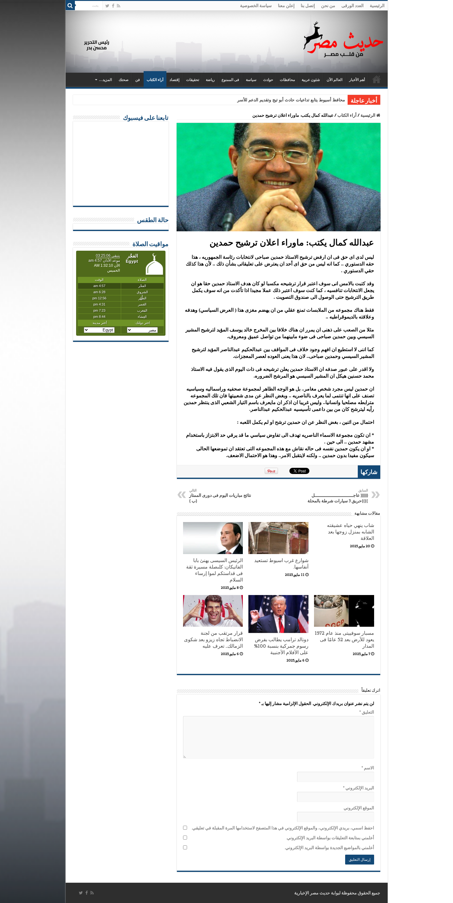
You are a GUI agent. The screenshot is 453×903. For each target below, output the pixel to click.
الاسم (367, 768)
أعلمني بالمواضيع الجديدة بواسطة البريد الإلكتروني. (329, 847)
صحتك (124, 80)
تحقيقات (192, 80)
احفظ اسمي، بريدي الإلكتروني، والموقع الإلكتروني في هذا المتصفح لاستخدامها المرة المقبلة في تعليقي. (282, 828)
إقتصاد (174, 80)
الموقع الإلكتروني (359, 808)
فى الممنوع (230, 80)
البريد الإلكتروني (358, 788)
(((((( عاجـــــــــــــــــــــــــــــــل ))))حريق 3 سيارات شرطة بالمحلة (338, 496)
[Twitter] (107, 6)
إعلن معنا (286, 5)
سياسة (251, 80)
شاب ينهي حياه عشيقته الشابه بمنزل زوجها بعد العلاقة (350, 531)
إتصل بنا (308, 5)
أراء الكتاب (155, 80)
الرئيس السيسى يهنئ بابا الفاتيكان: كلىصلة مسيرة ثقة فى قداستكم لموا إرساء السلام (214, 570)
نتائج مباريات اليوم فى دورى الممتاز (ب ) (220, 496)
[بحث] (70, 5)
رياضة (210, 80)
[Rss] (118, 6)
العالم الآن (334, 80)
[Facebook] (113, 6)
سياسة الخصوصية (256, 5)
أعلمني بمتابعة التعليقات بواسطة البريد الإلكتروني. (330, 837)
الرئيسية (377, 5)
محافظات (287, 80)
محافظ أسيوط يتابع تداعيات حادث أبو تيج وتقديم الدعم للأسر (291, 100)
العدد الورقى (352, 5)
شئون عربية (311, 80)
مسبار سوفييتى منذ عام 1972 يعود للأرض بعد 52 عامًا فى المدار (344, 639)
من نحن (328, 5)
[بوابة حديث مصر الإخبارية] (343, 38)
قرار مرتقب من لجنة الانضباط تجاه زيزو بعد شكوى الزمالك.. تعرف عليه (213, 639)
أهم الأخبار (357, 80)
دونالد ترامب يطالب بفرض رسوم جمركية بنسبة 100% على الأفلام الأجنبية (281, 646)
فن (137, 80)
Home (377, 79)
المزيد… (105, 80)
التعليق (366, 712)
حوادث (268, 80)
